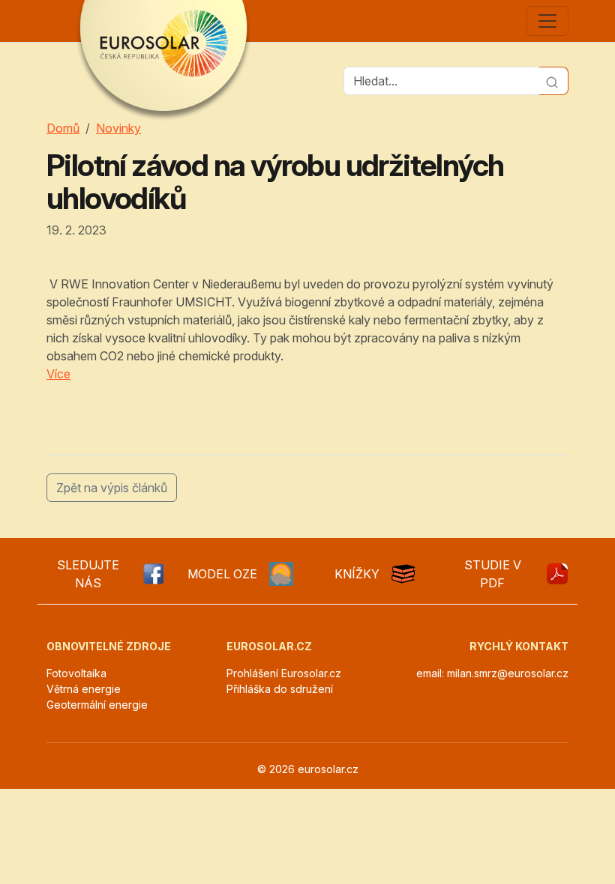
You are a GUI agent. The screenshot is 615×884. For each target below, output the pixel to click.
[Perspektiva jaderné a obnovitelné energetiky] (556, 574)
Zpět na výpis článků (111, 487)
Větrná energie (83, 688)
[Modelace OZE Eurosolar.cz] (281, 574)
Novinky (118, 128)
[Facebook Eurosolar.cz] (153, 574)
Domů (63, 128)
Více (58, 373)
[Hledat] (553, 81)
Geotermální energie (97, 704)
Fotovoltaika (76, 673)
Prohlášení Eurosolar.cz (283, 673)
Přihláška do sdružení (279, 688)
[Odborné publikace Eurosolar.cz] (404, 574)
